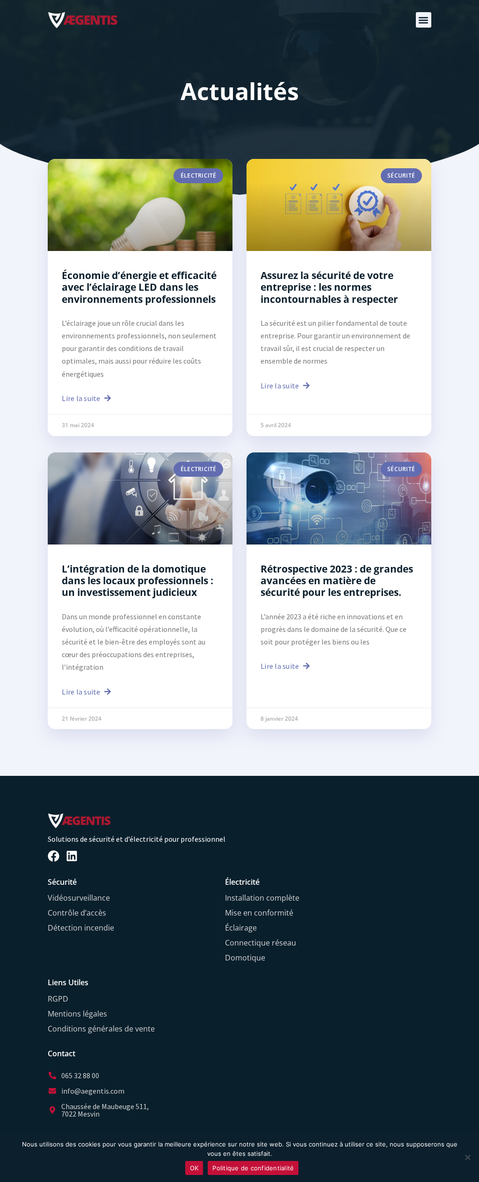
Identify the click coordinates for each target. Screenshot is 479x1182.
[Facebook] (53, 856)
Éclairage (241, 927)
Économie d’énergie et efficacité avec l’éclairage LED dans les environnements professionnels (139, 287)
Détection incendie (81, 927)
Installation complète (262, 898)
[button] (423, 20)
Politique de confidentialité (253, 1168)
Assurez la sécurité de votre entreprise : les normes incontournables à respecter (329, 287)
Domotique (245, 957)
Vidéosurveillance (79, 898)
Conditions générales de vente (101, 1028)
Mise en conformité (259, 912)
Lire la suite (82, 398)
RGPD (58, 998)
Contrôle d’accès (77, 912)
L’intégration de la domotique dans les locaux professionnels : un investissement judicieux (137, 580)
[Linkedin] (72, 856)
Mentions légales (77, 1013)
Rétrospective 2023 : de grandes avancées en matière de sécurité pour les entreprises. (337, 580)
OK (194, 1168)
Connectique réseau (260, 942)
